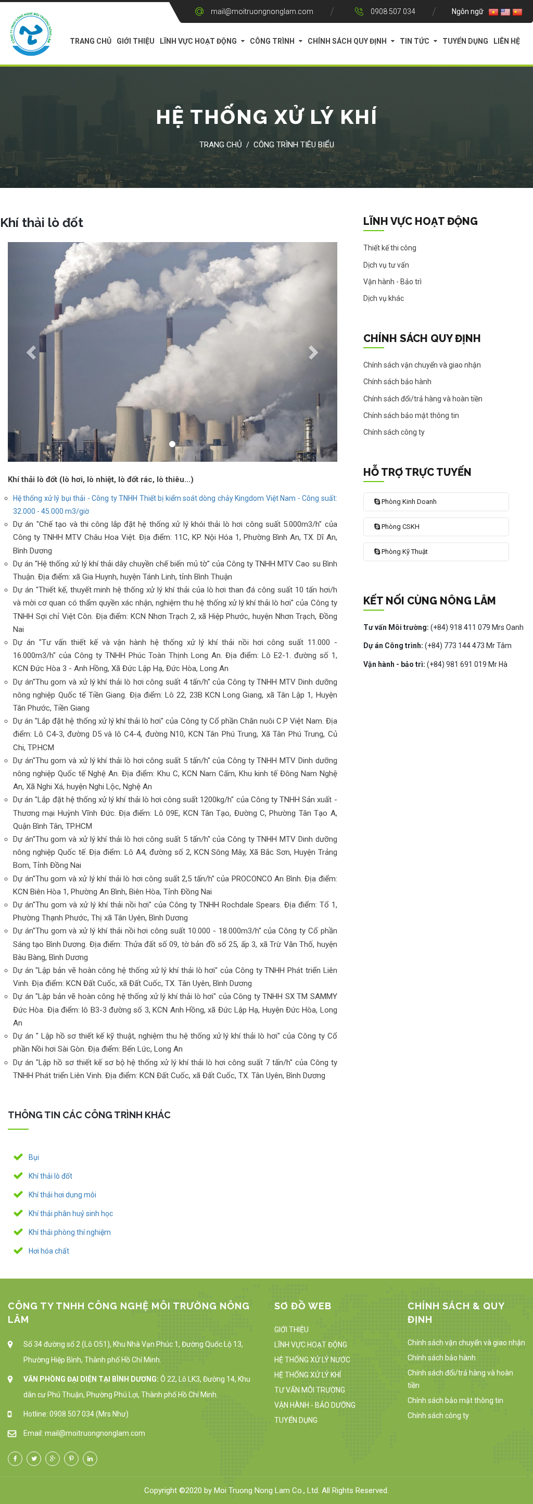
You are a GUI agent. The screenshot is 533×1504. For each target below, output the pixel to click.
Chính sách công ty (438, 1415)
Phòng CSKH (400, 526)
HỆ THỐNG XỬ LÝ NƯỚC (312, 1360)
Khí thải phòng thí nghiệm (70, 1232)
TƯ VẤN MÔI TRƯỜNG (309, 1390)
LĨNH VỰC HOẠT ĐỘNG (310, 1345)
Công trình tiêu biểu (293, 144)
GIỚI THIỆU (291, 1329)
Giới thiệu (136, 41)
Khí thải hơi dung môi (62, 1195)
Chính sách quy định (347, 41)
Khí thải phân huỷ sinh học (71, 1213)
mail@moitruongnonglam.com (262, 11)
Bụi (34, 1157)
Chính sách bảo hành (442, 1358)
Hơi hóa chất (49, 1251)
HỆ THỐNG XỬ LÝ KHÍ (307, 1375)
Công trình (272, 41)
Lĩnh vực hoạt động (198, 41)
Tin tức (414, 41)
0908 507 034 (393, 11)
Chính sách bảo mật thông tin (455, 1400)
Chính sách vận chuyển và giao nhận (466, 1342)
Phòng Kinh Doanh (408, 501)
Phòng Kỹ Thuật (404, 551)
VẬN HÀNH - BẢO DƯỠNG (315, 1405)
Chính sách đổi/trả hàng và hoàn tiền (460, 1379)
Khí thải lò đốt (50, 1176)
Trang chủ (90, 41)
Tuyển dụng (465, 41)
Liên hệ (506, 41)
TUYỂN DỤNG (296, 1420)
